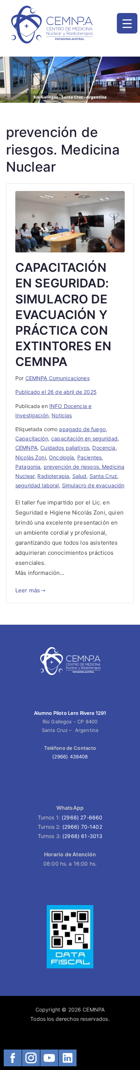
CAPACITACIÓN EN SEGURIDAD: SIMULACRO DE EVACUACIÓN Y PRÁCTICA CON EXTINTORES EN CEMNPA (63, 314)
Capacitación (31, 438)
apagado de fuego (82, 429)
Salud (79, 476)
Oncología (61, 457)
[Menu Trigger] (127, 23)
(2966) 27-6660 (82, 817)
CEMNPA (26, 448)
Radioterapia (53, 476)
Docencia (103, 448)
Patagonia (27, 467)
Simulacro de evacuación (93, 485)
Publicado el (56, 392)
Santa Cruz (104, 476)
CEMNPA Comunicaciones (57, 378)
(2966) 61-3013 (82, 836)
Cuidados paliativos (64, 448)
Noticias (62, 415)
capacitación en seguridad (84, 438)
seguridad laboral (37, 485)
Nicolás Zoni (30, 457)
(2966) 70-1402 (82, 827)
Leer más (27, 590)
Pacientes (89, 457)
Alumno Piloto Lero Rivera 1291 (70, 713)
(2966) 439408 (70, 756)
